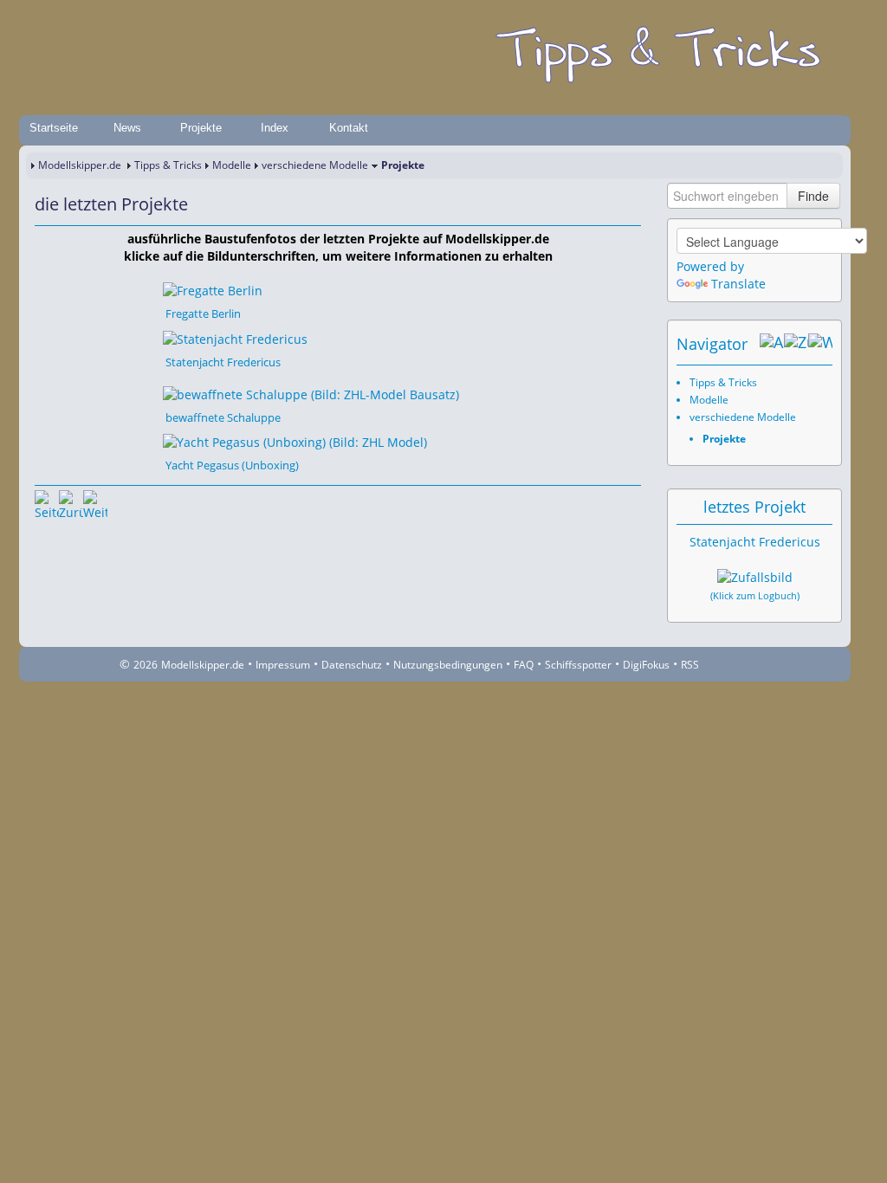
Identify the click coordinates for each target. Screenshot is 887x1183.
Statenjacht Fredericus (223, 362)
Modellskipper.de (79, 165)
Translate (738, 283)
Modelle (231, 165)
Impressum (283, 664)
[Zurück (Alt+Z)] (796, 344)
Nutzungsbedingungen (447, 664)
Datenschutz (351, 664)
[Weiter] (95, 502)
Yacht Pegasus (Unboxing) (232, 465)
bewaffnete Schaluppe (223, 417)
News (127, 127)
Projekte (201, 127)
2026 (145, 664)
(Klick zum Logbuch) (755, 596)
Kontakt (348, 127)
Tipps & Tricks (168, 165)
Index (274, 127)
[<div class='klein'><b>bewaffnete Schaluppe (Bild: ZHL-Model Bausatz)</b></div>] (311, 393)
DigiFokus (646, 664)
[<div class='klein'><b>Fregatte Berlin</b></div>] (212, 289)
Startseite (53, 127)
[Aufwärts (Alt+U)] (772, 344)
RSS (690, 664)
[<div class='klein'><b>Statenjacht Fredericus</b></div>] (235, 337)
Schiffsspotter (578, 664)
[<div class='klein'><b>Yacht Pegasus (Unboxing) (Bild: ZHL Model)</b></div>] (295, 441)
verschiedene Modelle (315, 165)
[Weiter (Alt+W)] (820, 344)
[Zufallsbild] (755, 577)
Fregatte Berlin (203, 313)
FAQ (524, 664)
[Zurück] (71, 502)
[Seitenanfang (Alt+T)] (47, 502)
